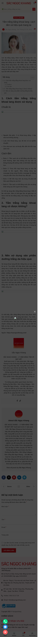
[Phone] (5, 621)
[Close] (34, 311)
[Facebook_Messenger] (5, 627)
